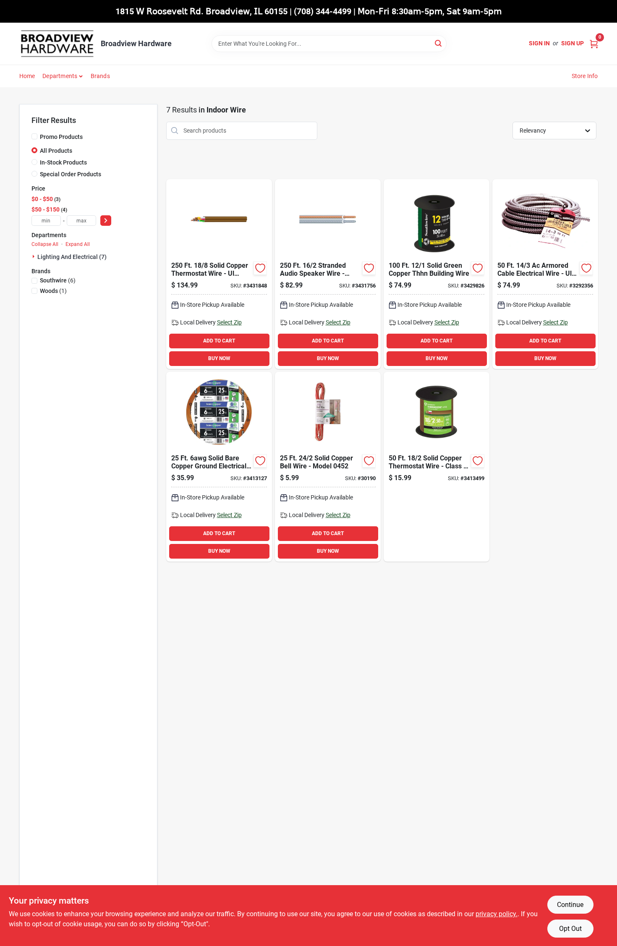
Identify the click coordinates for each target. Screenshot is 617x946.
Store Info (585, 76)
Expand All (77, 244)
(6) (58, 280)
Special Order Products (70, 174)
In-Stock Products (63, 162)
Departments (59, 76)
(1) (53, 290)
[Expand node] (34, 256)
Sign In (539, 43)
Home (27, 76)
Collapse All (44, 244)
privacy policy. (497, 914)
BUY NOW (219, 358)
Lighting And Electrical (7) (72, 256)
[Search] (439, 43)
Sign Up (572, 43)
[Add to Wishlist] (260, 268)
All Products (56, 151)
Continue (570, 905)
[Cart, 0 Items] (594, 43)
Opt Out (570, 929)
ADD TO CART (219, 341)
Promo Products (61, 137)
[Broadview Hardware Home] (57, 44)
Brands (100, 76)
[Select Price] (105, 220)
